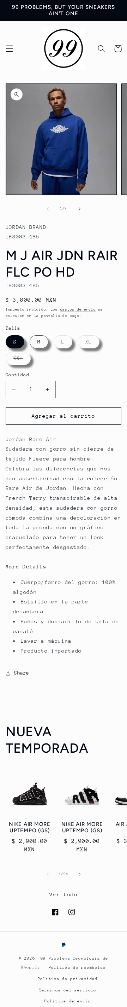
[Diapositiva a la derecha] (79, 208)
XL (92, 343)
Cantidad (17, 374)
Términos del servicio (67, 990)
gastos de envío (78, 309)
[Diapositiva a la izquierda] (47, 208)
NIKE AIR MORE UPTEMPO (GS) (29, 827)
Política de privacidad (68, 979)
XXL (22, 360)
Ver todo (63, 894)
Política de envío (67, 1001)
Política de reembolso (77, 967)
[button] (9, 48)
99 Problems (56, 958)
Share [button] (21, 673)
